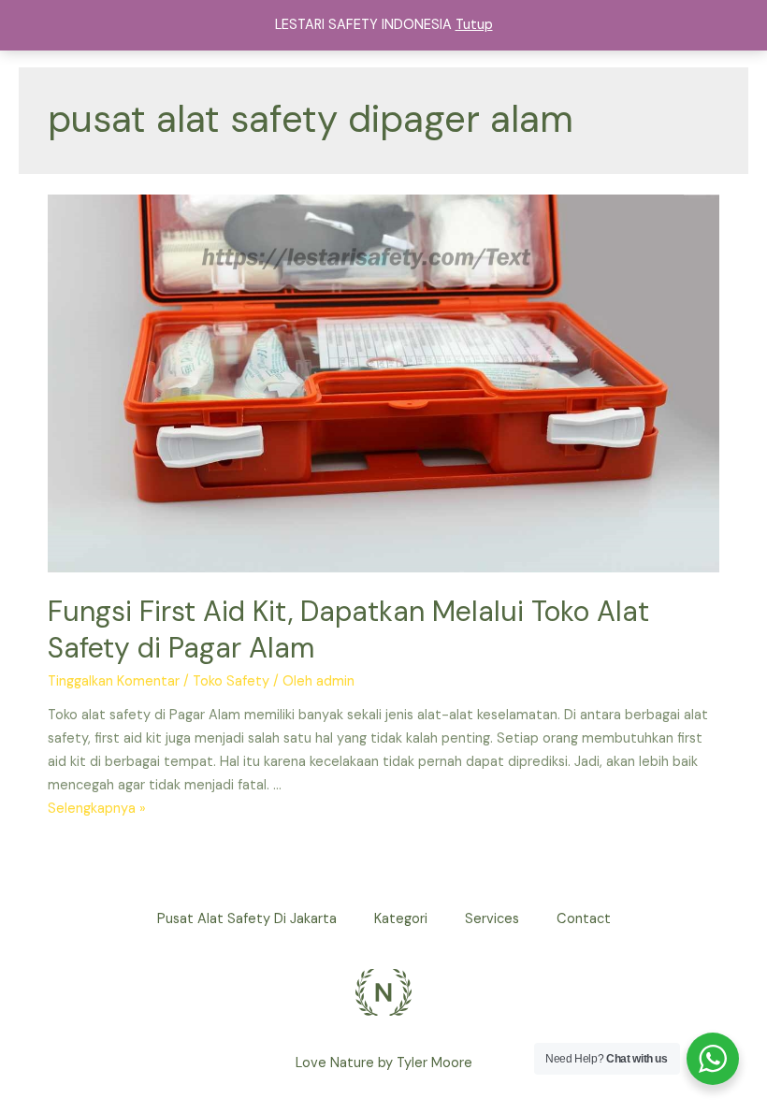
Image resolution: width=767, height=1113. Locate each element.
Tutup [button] (474, 25)
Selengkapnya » (97, 808)
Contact (584, 919)
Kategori (400, 919)
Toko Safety (231, 681)
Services (492, 919)
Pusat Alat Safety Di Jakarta (247, 919)
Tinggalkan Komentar (114, 681)
